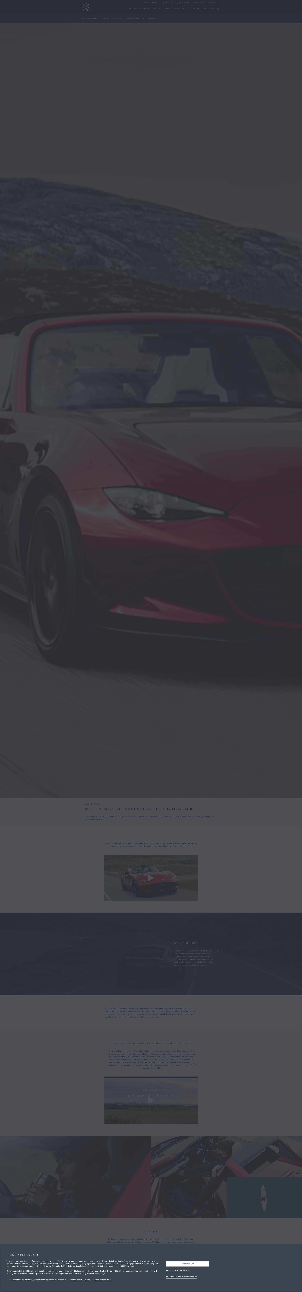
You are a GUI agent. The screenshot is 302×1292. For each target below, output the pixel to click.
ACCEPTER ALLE (187, 1264)
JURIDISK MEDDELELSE (103, 1280)
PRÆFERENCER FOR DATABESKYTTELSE (181, 1277)
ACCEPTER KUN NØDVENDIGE (178, 1270)
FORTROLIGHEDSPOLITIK (80, 1280)
